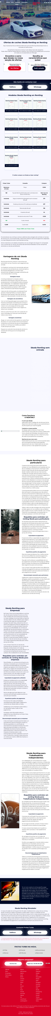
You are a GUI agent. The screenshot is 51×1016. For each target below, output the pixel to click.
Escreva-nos (13, 963)
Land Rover (23, 999)
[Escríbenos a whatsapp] (44, 3)
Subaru (38, 993)
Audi (21, 975)
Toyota (37, 997)
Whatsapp (37, 87)
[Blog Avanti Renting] (50, 3)
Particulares (24, 2)
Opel (37, 980)
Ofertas (8, 2)
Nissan (37, 978)
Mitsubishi (38, 977)
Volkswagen (39, 999)
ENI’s (12, 2)
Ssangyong (39, 991)
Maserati (38, 971)
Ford (21, 989)
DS (21, 984)
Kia (21, 997)
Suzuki (37, 995)
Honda (22, 991)
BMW (21, 977)
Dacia (21, 982)
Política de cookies (28, 1013)
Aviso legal (20, 1013)
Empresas (17, 2)
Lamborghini (23, 1001)
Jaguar (22, 995)
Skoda (37, 989)
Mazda (37, 973)
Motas (16, 4)
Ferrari (22, 986)
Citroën (22, 978)
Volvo (37, 1001)
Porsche (38, 984)
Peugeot (38, 982)
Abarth (22, 969)
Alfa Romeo (23, 971)
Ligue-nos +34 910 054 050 (34, 963)
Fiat (21, 988)
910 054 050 (36, 3)
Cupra (22, 980)
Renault (38, 986)
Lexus (37, 969)
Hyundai (22, 993)
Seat (37, 988)
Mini (37, 975)
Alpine (22, 973)
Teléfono (12, 87)
